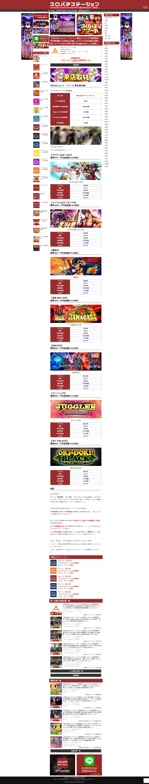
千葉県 (106, 74)
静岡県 (106, 98)
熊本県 (106, 156)
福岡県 (106, 148)
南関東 (106, 25)
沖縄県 (106, 166)
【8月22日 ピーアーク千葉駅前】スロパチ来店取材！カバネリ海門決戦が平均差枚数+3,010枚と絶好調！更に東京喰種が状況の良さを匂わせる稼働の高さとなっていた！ (82, 712)
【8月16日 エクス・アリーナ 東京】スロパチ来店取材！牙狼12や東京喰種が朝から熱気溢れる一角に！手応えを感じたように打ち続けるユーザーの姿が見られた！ (82, 645)
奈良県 (106, 119)
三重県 (106, 106)
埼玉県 (106, 71)
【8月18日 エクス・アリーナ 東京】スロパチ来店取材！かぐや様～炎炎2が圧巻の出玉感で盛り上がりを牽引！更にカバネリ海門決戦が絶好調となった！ (81, 619)
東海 (106, 30)
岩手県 (106, 51)
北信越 (106, 28)
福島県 (106, 61)
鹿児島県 (107, 163)
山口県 (106, 135)
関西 (106, 33)
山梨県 (106, 82)
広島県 (106, 132)
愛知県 (106, 100)
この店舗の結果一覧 (76, 671)
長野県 (106, 85)
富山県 (106, 90)
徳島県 (106, 142)
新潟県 (106, 87)
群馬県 (106, 69)
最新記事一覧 (76, 751)
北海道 (106, 45)
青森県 (106, 48)
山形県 (106, 58)
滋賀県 (106, 108)
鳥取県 (106, 124)
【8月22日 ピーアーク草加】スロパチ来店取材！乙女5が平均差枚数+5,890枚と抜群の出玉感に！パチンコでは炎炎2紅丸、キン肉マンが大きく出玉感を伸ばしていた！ (82, 699)
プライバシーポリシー (82, 779)
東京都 (106, 77)
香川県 (106, 137)
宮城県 (106, 56)
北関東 (106, 20)
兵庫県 (106, 116)
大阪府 (106, 114)
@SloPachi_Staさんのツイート (41, 254)
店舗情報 (76, 675)
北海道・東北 (108, 17)
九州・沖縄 (107, 38)
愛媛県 (106, 140)
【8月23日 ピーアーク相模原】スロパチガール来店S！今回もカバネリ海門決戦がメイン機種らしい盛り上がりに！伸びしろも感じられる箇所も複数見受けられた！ (82, 685)
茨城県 (106, 64)
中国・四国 (107, 36)
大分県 (106, 158)
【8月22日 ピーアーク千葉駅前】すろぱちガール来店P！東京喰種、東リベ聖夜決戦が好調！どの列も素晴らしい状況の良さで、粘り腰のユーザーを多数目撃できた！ (82, 738)
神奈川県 (107, 79)
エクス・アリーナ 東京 (44, 12)
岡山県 (106, 129)
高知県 (106, 145)
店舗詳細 (76, 65)
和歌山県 (107, 121)
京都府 (106, 111)
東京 (106, 22)
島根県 (106, 127)
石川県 (106, 93)
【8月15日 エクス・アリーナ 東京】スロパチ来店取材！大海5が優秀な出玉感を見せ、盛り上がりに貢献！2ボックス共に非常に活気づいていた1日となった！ (82, 658)
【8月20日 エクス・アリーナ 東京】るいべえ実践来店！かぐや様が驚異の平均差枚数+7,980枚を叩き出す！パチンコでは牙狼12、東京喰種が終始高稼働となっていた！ (82, 606)
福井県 (106, 95)
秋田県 (106, 53)
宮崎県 (106, 161)
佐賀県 (106, 150)
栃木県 (106, 66)
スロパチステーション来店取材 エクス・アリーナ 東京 (68, 564)
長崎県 (106, 153)
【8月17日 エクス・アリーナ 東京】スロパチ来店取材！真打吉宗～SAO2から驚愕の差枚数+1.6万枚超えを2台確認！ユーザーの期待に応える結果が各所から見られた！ (81, 632)
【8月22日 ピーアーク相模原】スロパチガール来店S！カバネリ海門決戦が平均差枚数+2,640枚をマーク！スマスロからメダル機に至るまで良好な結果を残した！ (82, 725)
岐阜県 (106, 103)
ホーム (37, 12)
